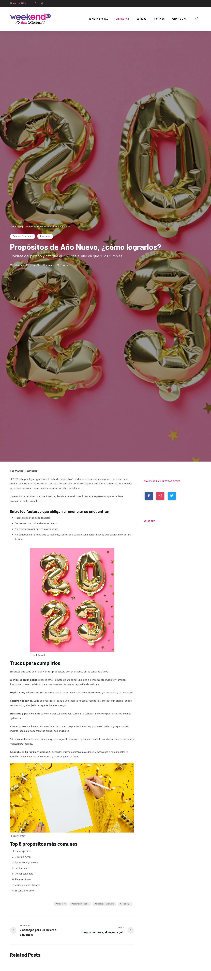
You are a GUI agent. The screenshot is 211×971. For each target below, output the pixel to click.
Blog (20, 227)
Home (13, 227)
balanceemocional (81, 904)
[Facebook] (35, 3)
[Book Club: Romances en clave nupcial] (172, 544)
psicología (126, 904)
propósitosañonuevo (105, 904)
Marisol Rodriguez (45, 265)
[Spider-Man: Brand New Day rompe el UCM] (172, 605)
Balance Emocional (22, 236)
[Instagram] (42, 3)
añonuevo (61, 904)
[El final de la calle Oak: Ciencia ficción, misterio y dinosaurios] (172, 574)
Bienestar (45, 236)
